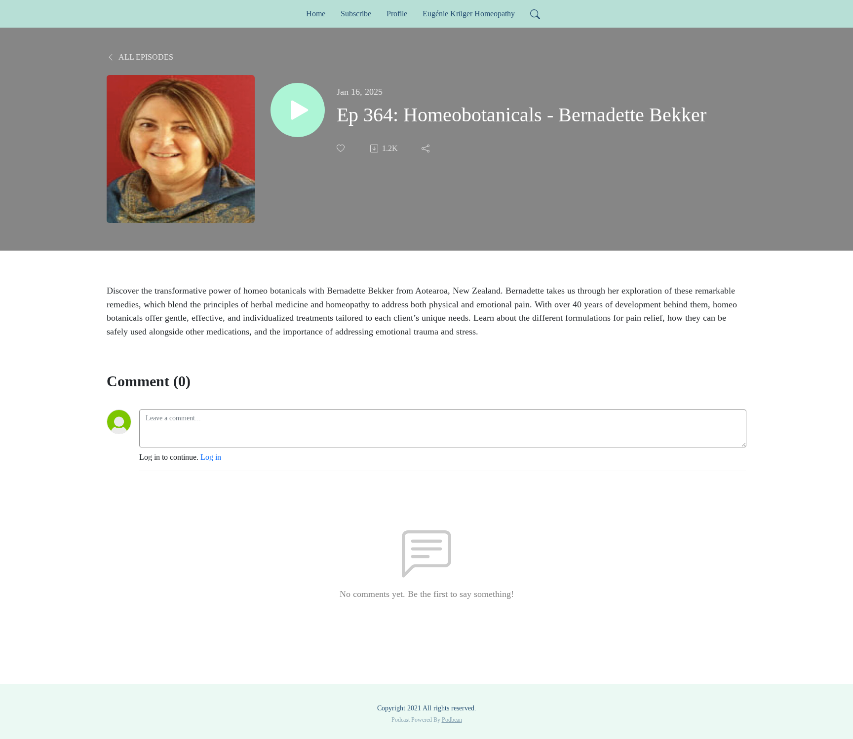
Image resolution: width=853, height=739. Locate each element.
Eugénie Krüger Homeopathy (469, 13)
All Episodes (145, 57)
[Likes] (342, 148)
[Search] (535, 14)
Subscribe (356, 13)
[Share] (426, 148)
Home (315, 13)
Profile (397, 13)
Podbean (452, 719)
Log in (210, 457)
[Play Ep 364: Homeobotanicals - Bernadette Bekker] (298, 110)
